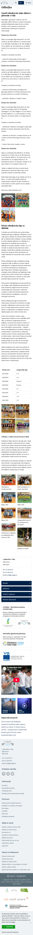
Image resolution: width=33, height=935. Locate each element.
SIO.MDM (4, 811)
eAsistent (6, 589)
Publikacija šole (7, 791)
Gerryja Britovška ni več (8, 735)
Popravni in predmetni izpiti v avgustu (13, 724)
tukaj (13, 922)
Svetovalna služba (8, 843)
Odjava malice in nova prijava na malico (14, 864)
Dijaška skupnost (7, 838)
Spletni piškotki (17, 884)
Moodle (5, 583)
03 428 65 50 (9, 570)
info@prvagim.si (12, 575)
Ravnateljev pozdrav (8, 788)
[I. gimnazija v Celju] (4, 3)
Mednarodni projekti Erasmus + (12, 803)
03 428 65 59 (9, 572)
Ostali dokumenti (7, 859)
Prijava (3, 882)
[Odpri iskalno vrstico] (16, 3)
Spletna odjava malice (9, 867)
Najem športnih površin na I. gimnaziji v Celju (16, 869)
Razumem (9, 927)
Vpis (20, 3)
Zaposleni (5, 846)
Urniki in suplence (9, 594)
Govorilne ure (6, 832)
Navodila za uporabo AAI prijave (12, 806)
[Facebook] (4, 774)
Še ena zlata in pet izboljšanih (11, 722)
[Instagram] (8, 774)
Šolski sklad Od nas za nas (10, 840)
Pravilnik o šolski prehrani (10, 835)
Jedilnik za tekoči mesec (9, 830)
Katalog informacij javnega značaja (13, 793)
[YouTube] (12, 774)
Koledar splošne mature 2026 (11, 827)
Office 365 (5, 814)
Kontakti (4, 785)
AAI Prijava (5, 808)
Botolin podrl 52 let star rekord (11, 732)
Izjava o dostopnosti (26, 882)
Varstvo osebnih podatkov (13, 882)
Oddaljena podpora (8, 816)
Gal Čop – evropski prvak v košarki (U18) (14, 730)
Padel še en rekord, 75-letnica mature (13, 727)
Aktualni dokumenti (9, 600)
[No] (31, 923)
